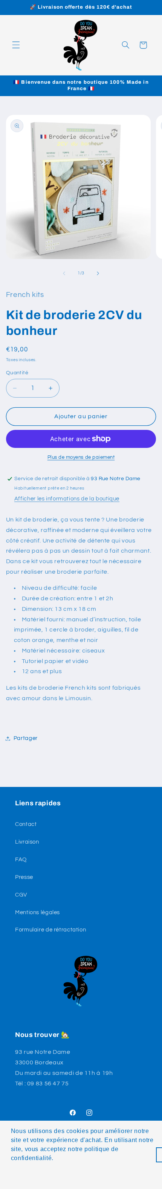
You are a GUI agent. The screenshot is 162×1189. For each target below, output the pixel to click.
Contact (26, 824)
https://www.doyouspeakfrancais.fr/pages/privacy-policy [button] (83, 1172)
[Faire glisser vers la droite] (98, 273)
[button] (15, 45)
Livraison (27, 842)
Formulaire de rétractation (50, 930)
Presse (24, 877)
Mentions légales (37, 912)
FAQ (21, 859)
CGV (21, 895)
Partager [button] (26, 738)
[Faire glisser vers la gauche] (64, 273)
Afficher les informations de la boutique (66, 499)
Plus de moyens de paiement (81, 457)
